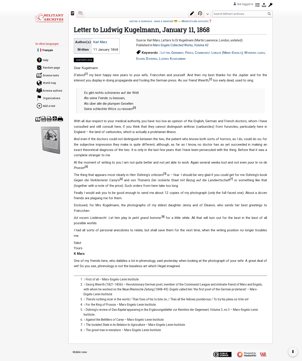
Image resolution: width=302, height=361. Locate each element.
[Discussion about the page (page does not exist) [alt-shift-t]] (80, 13)
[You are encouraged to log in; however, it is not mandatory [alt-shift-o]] (264, 5)
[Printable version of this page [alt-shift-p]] (60, 119)
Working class (254, 53)
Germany (177, 53)
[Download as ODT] (49, 119)
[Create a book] (38, 119)
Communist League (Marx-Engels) (219, 53)
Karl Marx (100, 42)
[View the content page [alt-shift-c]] (72, 13)
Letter (165, 53)
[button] (207, 13)
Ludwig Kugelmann (172, 59)
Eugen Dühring (146, 59)
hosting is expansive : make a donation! (151, 21)
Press (189, 53)
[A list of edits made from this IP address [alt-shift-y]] (257, 5)
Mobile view (80, 352)
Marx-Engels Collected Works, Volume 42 (180, 45)
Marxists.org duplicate (195, 21)
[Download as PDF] (43, 119)
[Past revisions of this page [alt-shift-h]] (200, 13)
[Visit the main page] (49, 17)
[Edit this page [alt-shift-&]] (192, 13)
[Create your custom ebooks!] (50, 140)
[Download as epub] (54, 119)
